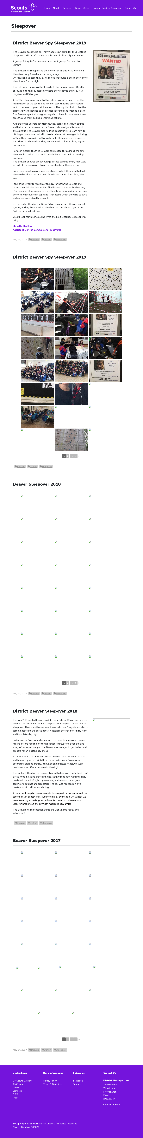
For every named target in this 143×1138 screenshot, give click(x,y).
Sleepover (61, 239)
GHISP (16, 1087)
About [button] (56, 8)
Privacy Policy (50, 1080)
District (47, 239)
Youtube (77, 1084)
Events (96, 8)
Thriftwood (18, 1084)
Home (47, 8)
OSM (15, 1094)
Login (15, 1097)
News (78, 8)
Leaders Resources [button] (111, 8)
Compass (17, 1090)
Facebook (78, 1080)
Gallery (86, 8)
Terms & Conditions (52, 1084)
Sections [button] (67, 8)
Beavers (35, 239)
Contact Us (130, 8)
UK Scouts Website (23, 1080)
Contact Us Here (111, 1104)
